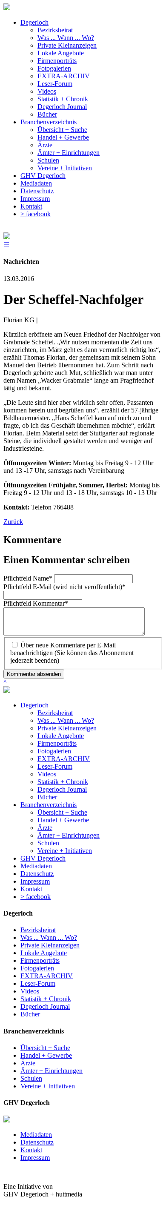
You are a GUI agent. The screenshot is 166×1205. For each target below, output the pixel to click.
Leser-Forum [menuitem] (54, 83)
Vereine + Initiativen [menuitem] (64, 168)
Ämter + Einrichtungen (68, 835)
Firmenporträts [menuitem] (57, 60)
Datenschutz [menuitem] (37, 191)
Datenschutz (37, 873)
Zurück (13, 521)
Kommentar (35, 603)
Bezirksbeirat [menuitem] (55, 30)
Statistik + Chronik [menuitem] (62, 99)
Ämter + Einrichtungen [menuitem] (68, 152)
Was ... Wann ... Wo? (65, 720)
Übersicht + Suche (62, 812)
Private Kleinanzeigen (67, 728)
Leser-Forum (54, 766)
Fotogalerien (54, 751)
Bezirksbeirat (55, 712)
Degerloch (34, 705)
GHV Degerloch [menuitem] (43, 175)
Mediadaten (36, 866)
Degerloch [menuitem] (34, 22)
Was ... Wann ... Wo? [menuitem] (65, 37)
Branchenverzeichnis (48, 804)
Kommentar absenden (34, 674)
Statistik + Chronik (62, 781)
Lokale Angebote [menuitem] (60, 53)
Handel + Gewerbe (63, 820)
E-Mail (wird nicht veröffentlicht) (64, 586)
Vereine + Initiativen (64, 850)
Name (27, 578)
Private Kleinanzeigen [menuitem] (67, 45)
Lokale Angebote (60, 735)
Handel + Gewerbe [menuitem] (63, 137)
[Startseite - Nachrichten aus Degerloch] (6, 7)
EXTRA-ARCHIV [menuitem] (63, 76)
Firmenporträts (57, 743)
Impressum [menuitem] (35, 198)
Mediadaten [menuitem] (36, 183)
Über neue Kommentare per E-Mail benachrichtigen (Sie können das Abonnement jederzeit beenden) (72, 652)
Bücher (47, 797)
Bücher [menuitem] (47, 114)
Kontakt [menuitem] (31, 206)
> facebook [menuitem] (35, 214)
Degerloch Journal (62, 789)
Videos (46, 774)
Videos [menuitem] (46, 91)
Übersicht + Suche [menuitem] (62, 129)
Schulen (48, 843)
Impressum (35, 881)
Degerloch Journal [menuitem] (62, 106)
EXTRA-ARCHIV (63, 758)
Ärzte (44, 827)
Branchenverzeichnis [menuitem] (48, 122)
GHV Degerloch (43, 858)
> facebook (35, 896)
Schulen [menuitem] (48, 160)
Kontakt (31, 889)
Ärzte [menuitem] (44, 145)
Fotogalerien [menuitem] (54, 68)
